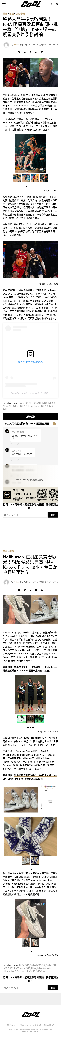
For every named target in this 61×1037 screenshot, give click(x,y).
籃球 (5, 409)
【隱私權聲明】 (49, 1025)
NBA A (51, 403)
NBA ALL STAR (11, 406)
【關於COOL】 (11, 1025)
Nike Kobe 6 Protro (13, 971)
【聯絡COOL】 (24, 1025)
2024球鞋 (51, 965)
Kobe (22, 403)
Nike (33, 968)
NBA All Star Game (30, 406)
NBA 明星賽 (47, 406)
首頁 (5, 13)
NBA (44, 403)
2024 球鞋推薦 (37, 965)
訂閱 (53, 515)
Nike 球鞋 (30, 971)
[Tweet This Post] (24, 52)
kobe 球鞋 (25, 968)
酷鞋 (11, 551)
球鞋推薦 (40, 971)
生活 (11, 13)
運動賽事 (20, 13)
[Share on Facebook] (18, 52)
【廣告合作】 (36, 1025)
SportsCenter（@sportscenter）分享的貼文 (30, 393)
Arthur (16, 45)
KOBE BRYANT (33, 403)
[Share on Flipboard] (30, 52)
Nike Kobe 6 (44, 968)
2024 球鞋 (24, 965)
